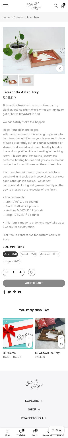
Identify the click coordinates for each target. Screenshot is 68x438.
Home (6, 17)
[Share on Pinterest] (14, 292)
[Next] (62, 50)
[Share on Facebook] (4, 292)
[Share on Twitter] (9, 292)
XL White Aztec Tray (47, 353)
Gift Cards (9, 353)
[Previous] (5, 50)
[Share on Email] (19, 292)
